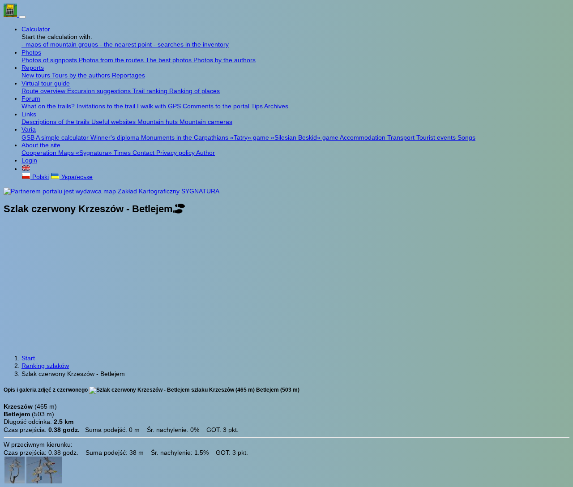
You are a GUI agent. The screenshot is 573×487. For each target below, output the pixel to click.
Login (29, 160)
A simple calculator (63, 137)
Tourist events (437, 137)
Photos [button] (31, 52)
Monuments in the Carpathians (185, 137)
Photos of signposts (50, 60)
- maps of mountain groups (60, 44)
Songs (466, 137)
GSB (28, 137)
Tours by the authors (82, 75)
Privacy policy (176, 152)
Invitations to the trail (107, 106)
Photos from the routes (112, 60)
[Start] (11, 14)
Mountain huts (158, 121)
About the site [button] (40, 145)
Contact (144, 152)
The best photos (169, 60)
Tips (257, 106)
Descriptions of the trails (56, 121)
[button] (25, 168)
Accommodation (363, 137)
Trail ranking (151, 90)
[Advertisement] (286, 285)
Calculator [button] (35, 29)
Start (28, 358)
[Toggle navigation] (22, 17)
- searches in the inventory (191, 44)
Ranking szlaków (45, 365)
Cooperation (39, 152)
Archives (276, 106)
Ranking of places (194, 90)
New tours (36, 75)
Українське (76, 176)
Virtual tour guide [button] (45, 83)
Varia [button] (28, 129)
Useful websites (114, 121)
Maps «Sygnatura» (86, 152)
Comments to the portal (217, 106)
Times (123, 152)
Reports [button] (32, 67)
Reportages (128, 75)
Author (205, 152)
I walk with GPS (160, 106)
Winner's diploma (115, 137)
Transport (401, 137)
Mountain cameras (206, 121)
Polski (39, 176)
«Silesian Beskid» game (305, 137)
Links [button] (28, 114)
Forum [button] (30, 98)
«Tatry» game (250, 137)
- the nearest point (127, 44)
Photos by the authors (224, 60)
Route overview (44, 90)
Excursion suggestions (100, 90)
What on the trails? (49, 106)
